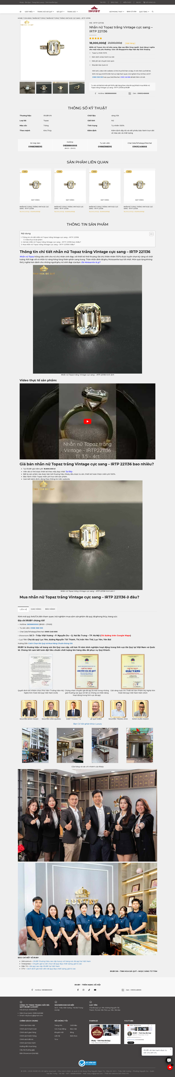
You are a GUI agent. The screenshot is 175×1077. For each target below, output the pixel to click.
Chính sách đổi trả (26, 1039)
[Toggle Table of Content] (150, 234)
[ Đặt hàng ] (130, 43)
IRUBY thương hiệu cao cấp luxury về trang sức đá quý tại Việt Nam (62, 961)
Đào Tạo (114, 2)
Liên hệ (57, 1036)
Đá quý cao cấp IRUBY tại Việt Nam (45, 966)
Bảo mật (73, 1029)
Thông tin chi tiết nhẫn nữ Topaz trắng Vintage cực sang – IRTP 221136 (50, 237)
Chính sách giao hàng (28, 1032)
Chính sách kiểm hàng (28, 1036)
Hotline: (107, 93)
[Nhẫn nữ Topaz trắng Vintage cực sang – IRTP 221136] (27, 88)
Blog (138, 2)
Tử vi (56, 1039)
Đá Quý (60, 12)
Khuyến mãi (59, 1032)
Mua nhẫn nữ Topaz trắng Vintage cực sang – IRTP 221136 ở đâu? (49, 244)
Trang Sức (71, 12)
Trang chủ (58, 1025)
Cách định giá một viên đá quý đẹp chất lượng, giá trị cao (51, 969)
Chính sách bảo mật (27, 1025)
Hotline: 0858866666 (43, 990)
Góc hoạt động (60, 1029)
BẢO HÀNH (50, 609)
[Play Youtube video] (87, 421)
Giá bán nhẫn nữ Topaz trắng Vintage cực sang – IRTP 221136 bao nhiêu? (52, 242)
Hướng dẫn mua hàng (28, 1046)
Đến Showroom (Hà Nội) (29, 1053)
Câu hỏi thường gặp (27, 1050)
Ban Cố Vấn (131, 11)
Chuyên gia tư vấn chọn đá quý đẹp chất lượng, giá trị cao (57, 964)
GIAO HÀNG (36, 609)
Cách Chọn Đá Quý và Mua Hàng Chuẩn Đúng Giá (50, 643)
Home (20, 18)
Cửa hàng (28, 18)
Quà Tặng (143, 12)
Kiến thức (127, 2)
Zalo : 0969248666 (133, 990)
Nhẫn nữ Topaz (39, 18)
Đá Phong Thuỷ (116, 12)
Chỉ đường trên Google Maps (115, 635)
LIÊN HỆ (23, 609)
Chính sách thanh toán (28, 1029)
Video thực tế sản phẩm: (34, 240)
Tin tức (103, 2)
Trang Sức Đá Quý (44, 12)
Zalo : (141, 93)
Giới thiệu (29, 12)
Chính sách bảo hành (28, 1043)
